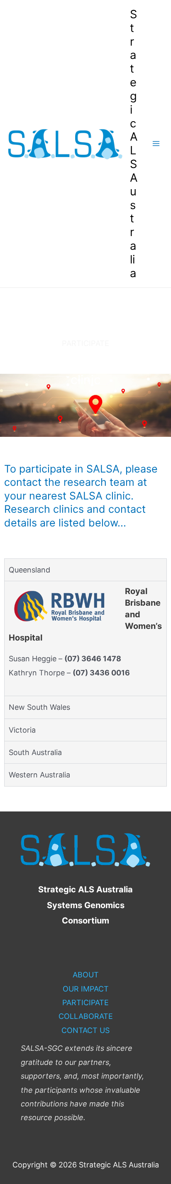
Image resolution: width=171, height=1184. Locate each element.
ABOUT (86, 974)
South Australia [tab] (35, 752)
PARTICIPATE (85, 1002)
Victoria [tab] (22, 730)
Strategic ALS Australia (134, 143)
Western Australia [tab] (39, 774)
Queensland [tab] (29, 569)
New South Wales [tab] (39, 707)
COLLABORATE (86, 1016)
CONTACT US (85, 1030)
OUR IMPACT (86, 988)
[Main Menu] (156, 143)
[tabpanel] (85, 638)
